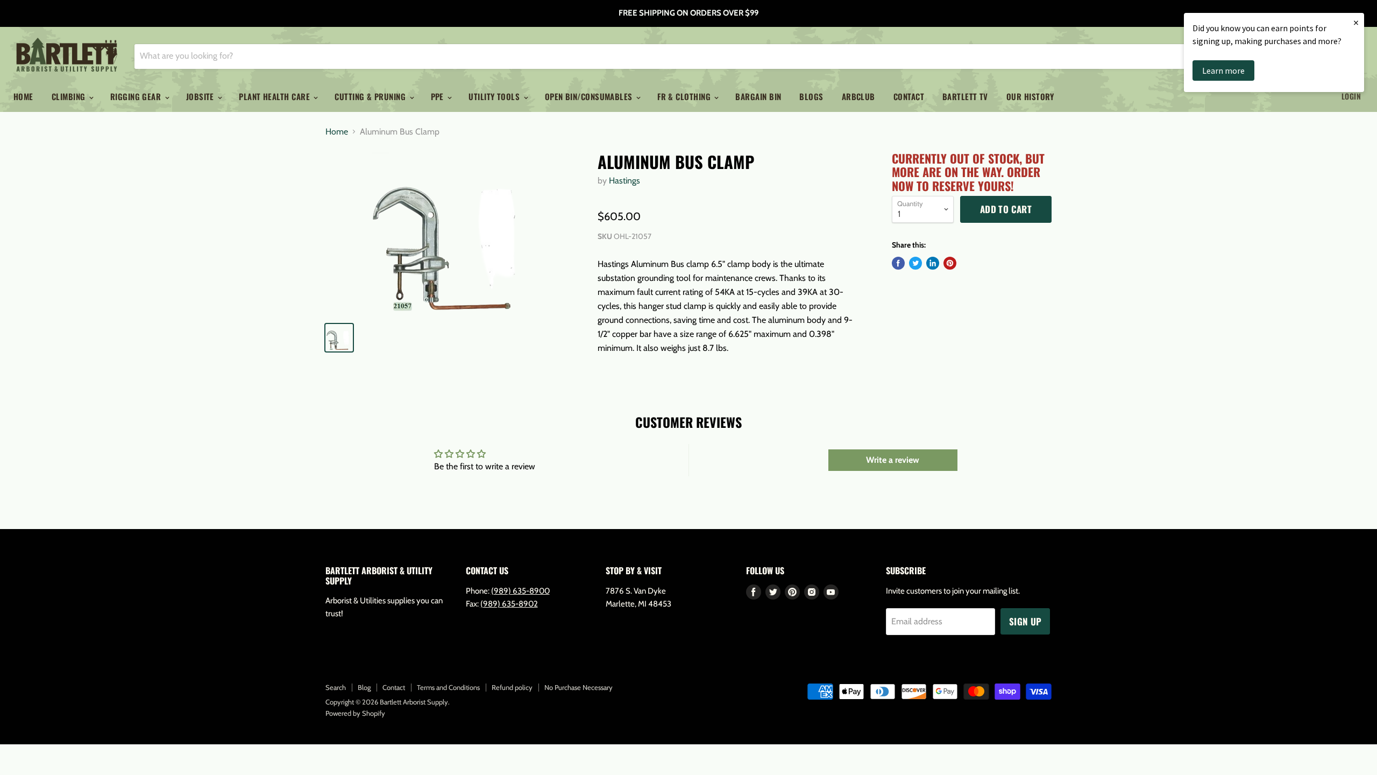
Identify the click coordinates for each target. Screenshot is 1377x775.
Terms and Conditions (448, 687)
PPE (438, 96)
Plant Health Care (275, 96)
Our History (1030, 96)
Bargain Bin (758, 96)
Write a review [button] (892, 460)
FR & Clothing (685, 96)
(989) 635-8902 (509, 604)
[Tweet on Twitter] (915, 263)
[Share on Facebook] (898, 263)
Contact (908, 96)
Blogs (811, 96)
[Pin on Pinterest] (949, 263)
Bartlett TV (965, 96)
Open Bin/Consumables (590, 96)
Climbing (70, 96)
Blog (364, 687)
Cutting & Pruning (371, 96)
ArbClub (858, 96)
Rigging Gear (137, 96)
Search (335, 687)
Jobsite (201, 96)
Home (23, 96)
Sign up (1025, 621)
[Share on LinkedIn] (932, 263)
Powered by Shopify (355, 713)
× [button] (1356, 22)
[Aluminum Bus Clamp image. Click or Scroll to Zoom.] (452, 232)
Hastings (624, 180)
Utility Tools (495, 96)
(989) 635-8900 (520, 591)
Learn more (1223, 70)
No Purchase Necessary (578, 687)
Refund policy (512, 687)
